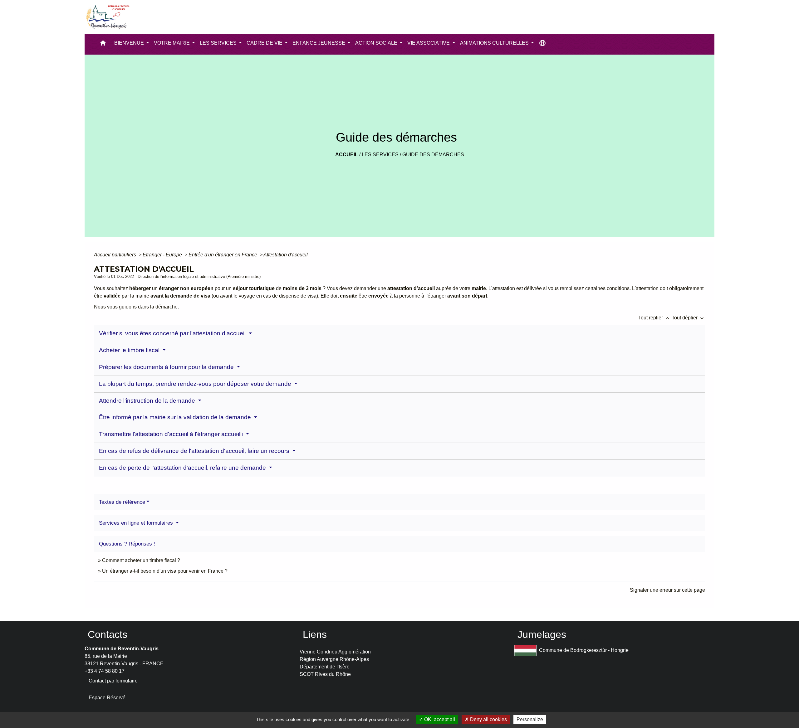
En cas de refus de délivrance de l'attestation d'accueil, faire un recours (195, 451)
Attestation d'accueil (285, 254)
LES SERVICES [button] (219, 43)
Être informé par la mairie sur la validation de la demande (175, 417)
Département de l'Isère (325, 666)
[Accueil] (107, 17)
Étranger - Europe (163, 254)
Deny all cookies (488, 719)
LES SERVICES (380, 154)
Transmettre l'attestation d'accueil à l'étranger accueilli (171, 434)
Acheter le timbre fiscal (130, 350)
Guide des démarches (433, 154)
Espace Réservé (107, 697)
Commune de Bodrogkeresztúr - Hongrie (584, 650)
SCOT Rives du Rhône (325, 674)
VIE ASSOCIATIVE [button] (429, 43)
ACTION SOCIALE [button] (377, 43)
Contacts (107, 634)
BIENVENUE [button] (129, 43)
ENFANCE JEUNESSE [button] (319, 43)
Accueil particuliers (115, 254)
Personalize (530, 719)
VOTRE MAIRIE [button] (172, 43)
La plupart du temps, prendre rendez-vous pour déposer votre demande (196, 384)
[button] (103, 44)
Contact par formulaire (113, 680)
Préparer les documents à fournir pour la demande (167, 367)
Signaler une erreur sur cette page (667, 590)
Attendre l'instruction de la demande (148, 400)
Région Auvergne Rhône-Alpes (334, 659)
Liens (315, 634)
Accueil (346, 154)
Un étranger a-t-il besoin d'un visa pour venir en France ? (165, 571)
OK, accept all (439, 719)
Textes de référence (122, 502)
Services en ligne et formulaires (136, 523)
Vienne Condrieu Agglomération (335, 651)
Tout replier (654, 317)
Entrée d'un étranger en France (223, 254)
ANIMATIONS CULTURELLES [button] (495, 43)
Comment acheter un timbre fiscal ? (141, 560)
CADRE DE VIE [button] (265, 43)
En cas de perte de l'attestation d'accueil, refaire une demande (183, 467)
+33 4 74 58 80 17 (105, 671)
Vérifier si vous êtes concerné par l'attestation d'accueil (173, 333)
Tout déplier (688, 317)
